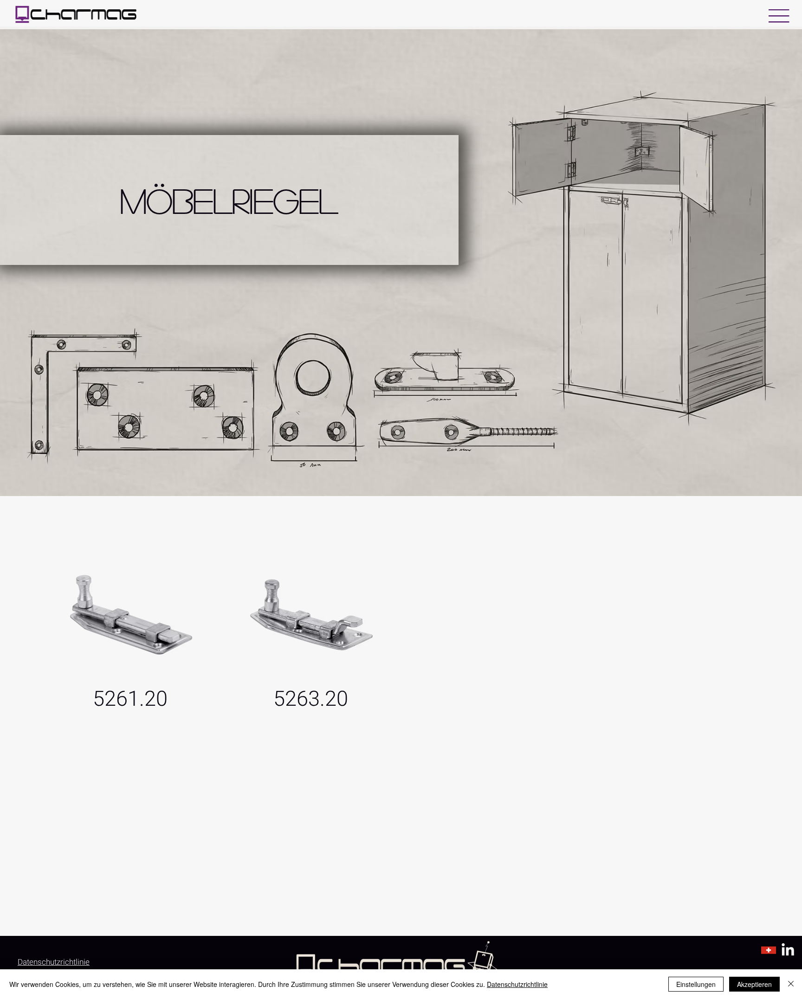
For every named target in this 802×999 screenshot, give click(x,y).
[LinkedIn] (788, 950)
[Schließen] (790, 984)
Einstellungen (696, 984)
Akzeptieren (754, 984)
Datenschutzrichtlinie (517, 984)
